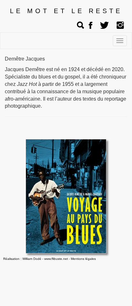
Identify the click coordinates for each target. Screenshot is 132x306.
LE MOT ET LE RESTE (66, 10)
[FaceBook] (90, 25)
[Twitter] (104, 25)
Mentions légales (83, 259)
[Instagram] (120, 25)
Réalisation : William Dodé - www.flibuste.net (35, 259)
